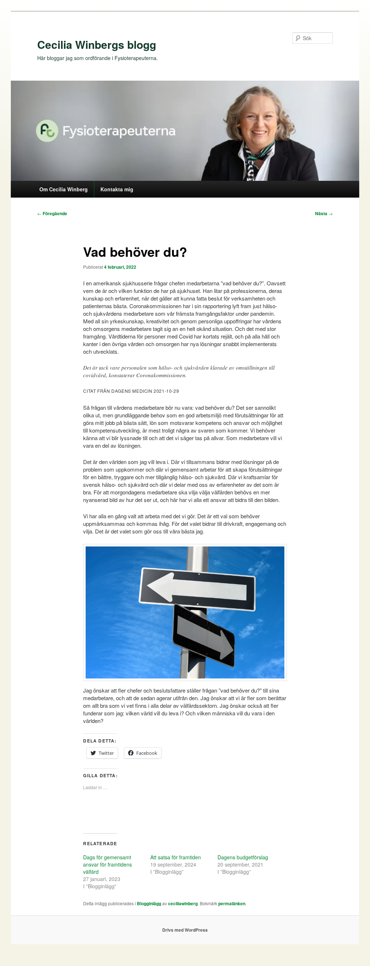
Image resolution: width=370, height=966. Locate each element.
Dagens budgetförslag (243, 857)
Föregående (52, 213)
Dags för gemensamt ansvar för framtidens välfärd (107, 864)
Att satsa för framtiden (175, 857)
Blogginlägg (149, 903)
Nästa (324, 213)
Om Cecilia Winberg (63, 189)
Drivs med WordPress (185, 930)
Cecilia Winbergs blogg (96, 44)
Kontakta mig (116, 189)
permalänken (231, 903)
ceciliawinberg (183, 903)
